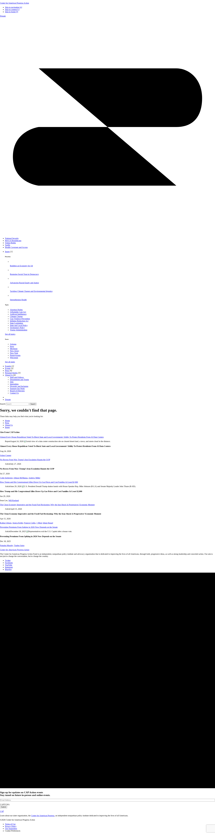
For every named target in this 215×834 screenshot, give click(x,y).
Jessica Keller (17, 523)
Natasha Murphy (6, 545)
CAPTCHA (5, 804)
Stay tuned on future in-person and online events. (25, 793)
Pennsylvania (15, 355)
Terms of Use (10, 824)
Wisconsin (14, 358)
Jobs (11, 382)
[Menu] (107, 234)
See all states (10, 362)
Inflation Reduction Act (19, 321)
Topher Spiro (19, 545)
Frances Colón (29, 523)
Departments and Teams (19, 380)
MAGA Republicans (13, 241)
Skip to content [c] (12, 9)
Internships (14, 384)
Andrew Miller (34, 478)
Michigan (13, 349)
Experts (8, 366)
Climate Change (16, 316)
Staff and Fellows (17, 377)
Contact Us (14, 393)
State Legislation (16, 323)
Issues (7, 252)
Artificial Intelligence (18, 314)
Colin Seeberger (6, 478)
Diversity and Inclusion (19, 386)
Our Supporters (11, 829)
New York (14, 353)
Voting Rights (10, 243)
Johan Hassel (48, 523)
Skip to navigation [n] (13, 7)
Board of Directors (17, 391)
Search (2, 404)
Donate (3, 16)
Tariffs (7, 245)
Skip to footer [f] (11, 12)
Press (7, 371)
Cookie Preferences (12, 831)
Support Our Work (17, 388)
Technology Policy (17, 328)
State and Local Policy (19, 325)
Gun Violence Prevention (20, 319)
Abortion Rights (16, 310)
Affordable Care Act (18, 312)
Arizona (13, 344)
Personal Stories (11, 373)
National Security (12, 238)
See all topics (10, 334)
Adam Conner (5, 455)
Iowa (12, 346)
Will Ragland (13, 500)
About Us (9, 375)
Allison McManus (20, 478)
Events (7, 368)
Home (7, 421)
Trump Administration (18, 330)
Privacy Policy (10, 826)
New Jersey (14, 351)
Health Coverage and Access (16, 247)
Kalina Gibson (5, 523)
